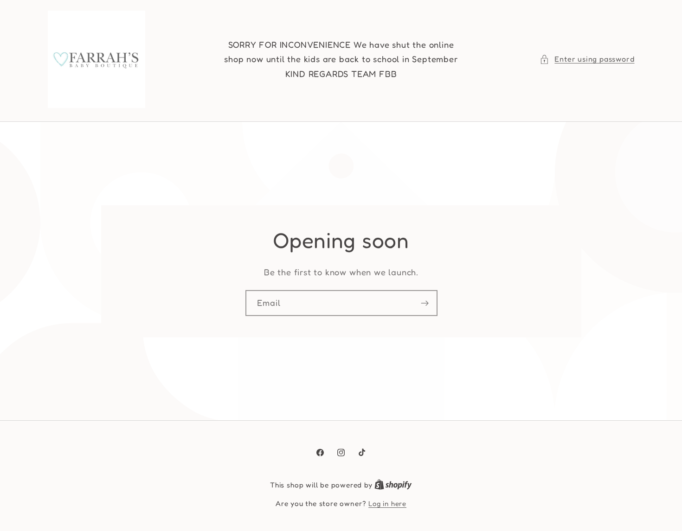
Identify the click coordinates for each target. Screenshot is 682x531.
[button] (587, 59)
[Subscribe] (424, 303)
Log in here (387, 503)
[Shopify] (393, 484)
